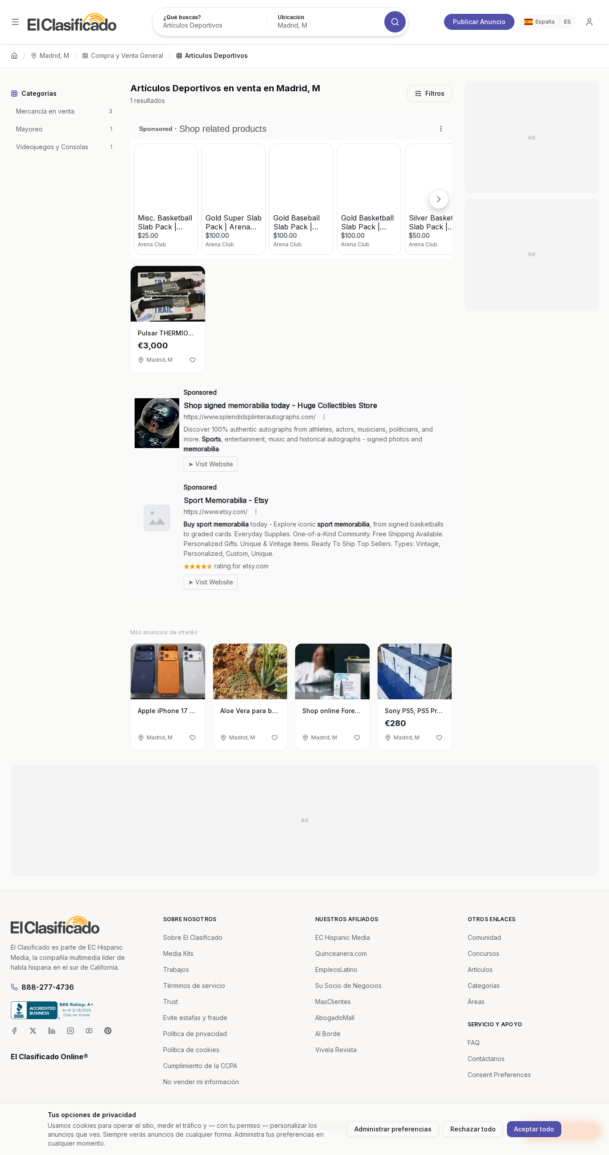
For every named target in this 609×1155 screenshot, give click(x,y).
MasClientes (333, 1001)
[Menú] (15, 22)
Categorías (484, 985)
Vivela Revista (336, 1049)
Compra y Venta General (127, 55)
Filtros (434, 93)
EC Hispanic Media (342, 937)
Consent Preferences (499, 1074)
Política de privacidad (195, 1033)
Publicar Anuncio (479, 21)
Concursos (483, 953)
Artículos (480, 969)
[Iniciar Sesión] (589, 22)
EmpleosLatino (336, 969)
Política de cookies (191, 1049)
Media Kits (178, 953)
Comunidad (484, 937)
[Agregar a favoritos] (192, 360)
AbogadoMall (334, 1017)
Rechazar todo (473, 1129)
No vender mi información (201, 1082)
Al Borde (328, 1033)
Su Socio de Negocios (348, 985)
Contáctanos (486, 1058)
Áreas (476, 1001)
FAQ (474, 1042)
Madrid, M (54, 55)
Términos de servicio (194, 985)
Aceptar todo (534, 1129)
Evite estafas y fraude (195, 1017)
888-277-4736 (47, 987)
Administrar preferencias (393, 1129)
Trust (170, 1001)
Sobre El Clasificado (192, 937)
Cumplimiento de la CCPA (200, 1065)
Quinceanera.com (341, 953)
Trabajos (176, 969)
